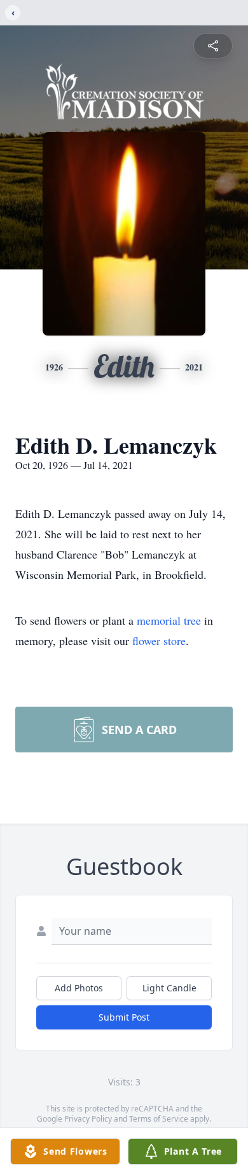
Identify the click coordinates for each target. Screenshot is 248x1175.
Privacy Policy (88, 1118)
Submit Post (124, 1017)
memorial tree (169, 620)
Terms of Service (158, 1118)
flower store (159, 640)
